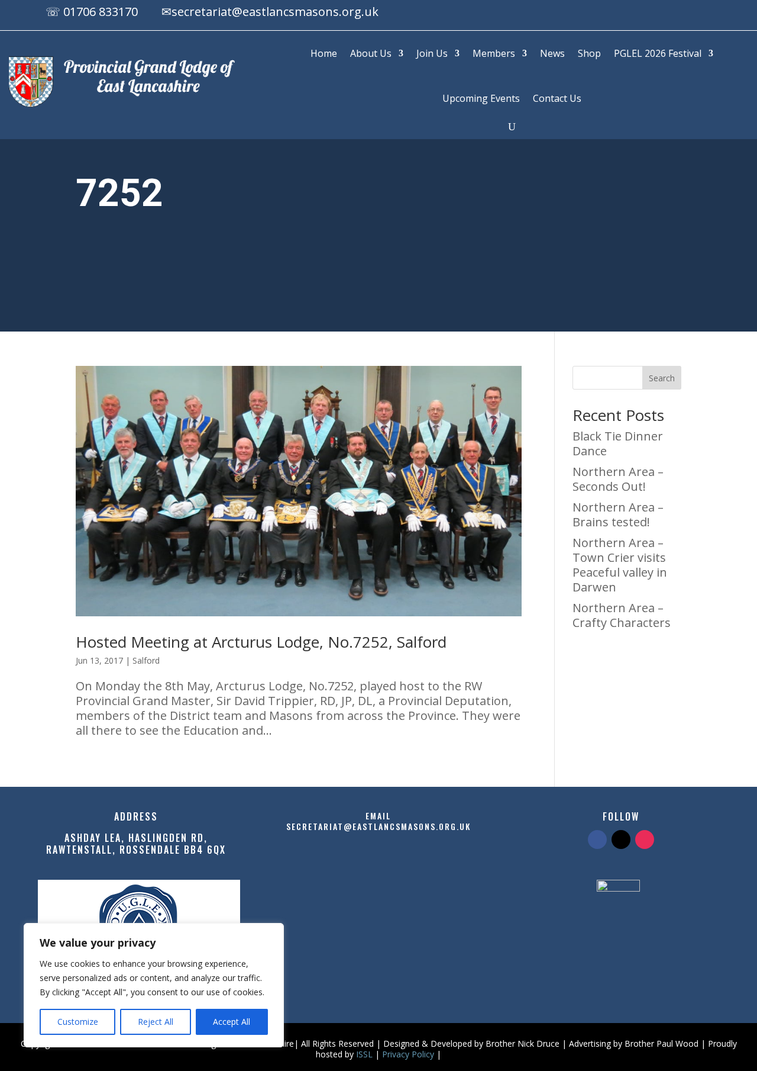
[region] (154, 985)
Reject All (155, 1021)
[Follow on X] (682, 13)
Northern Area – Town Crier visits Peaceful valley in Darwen (619, 565)
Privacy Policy (408, 1054)
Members (494, 53)
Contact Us (557, 98)
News (552, 53)
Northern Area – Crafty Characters (621, 615)
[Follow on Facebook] (658, 13)
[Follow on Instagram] (706, 13)
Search (662, 378)
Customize (77, 1021)
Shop (589, 53)
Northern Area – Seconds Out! (618, 479)
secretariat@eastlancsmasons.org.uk (275, 12)
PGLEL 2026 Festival (657, 53)
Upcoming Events (481, 98)
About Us (371, 53)
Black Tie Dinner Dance (617, 443)
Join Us (432, 53)
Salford (146, 660)
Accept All (231, 1021)
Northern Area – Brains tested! (618, 514)
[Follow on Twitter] (621, 839)
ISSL (364, 1054)
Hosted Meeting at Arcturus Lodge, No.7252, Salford (261, 641)
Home (323, 53)
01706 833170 (100, 12)
